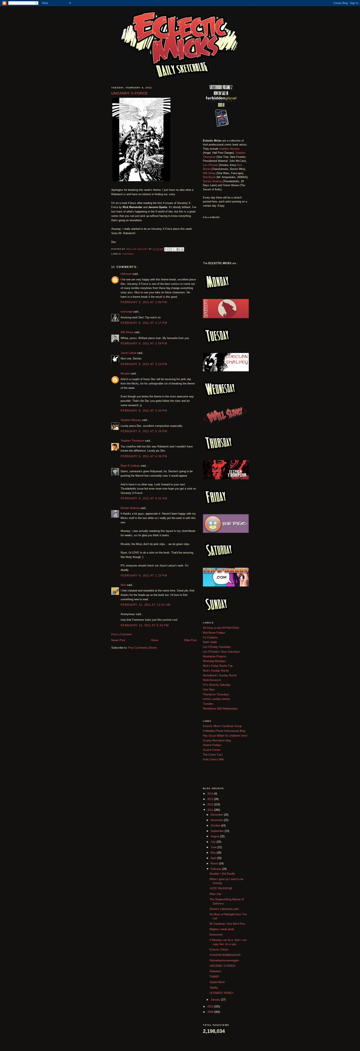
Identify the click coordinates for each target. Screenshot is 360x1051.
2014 (210, 793)
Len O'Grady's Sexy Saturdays (221, 651)
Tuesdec (128, 254)
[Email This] (166, 249)
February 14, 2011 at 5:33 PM (145, 625)
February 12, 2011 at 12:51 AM (146, 604)
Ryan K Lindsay (130, 465)
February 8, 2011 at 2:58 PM (144, 343)
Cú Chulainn (210, 637)
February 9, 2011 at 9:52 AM (144, 498)
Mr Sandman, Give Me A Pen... (228, 923)
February (216, 868)
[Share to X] (174, 249)
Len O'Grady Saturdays (217, 646)
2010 (210, 1006)
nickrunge (126, 311)
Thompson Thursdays (216, 694)
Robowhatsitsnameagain (224, 960)
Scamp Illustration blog (217, 740)
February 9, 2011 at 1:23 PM (144, 575)
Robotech (215, 971)
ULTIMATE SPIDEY (222, 992)
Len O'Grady (210, 165)
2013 (210, 799)
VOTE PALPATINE (221, 888)
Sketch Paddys (212, 745)
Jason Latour (128, 352)
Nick (123, 584)
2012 (210, 804)
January (216, 999)
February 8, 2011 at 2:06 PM (144, 302)
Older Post (190, 640)
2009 (210, 1011)
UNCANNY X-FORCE (223, 965)
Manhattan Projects (214, 656)
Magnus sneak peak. (222, 929)
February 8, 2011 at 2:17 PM (144, 322)
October (216, 825)
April (214, 858)
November (217, 820)
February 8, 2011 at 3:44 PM (144, 410)
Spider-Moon (217, 982)
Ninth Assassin (212, 680)
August (215, 836)
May (214, 852)
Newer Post (118, 640)
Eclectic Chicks (219, 949)
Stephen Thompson (132, 440)
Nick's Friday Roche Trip (217, 665)
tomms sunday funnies (216, 699)
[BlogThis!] (170, 249)
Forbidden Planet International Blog (224, 730)
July (213, 841)
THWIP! (214, 976)
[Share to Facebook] (178, 249)
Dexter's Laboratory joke (224, 908)
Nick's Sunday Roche (216, 670)
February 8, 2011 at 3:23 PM (144, 364)
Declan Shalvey (130, 508)
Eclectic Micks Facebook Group (222, 726)
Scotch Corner (211, 749)
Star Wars (209, 689)
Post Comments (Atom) (142, 647)
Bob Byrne (209, 177)
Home (154, 640)
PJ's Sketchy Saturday (217, 684)
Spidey (214, 987)
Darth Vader (210, 642)
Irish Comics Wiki (213, 759)
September (218, 831)
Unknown (126, 273)
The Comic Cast (212, 754)
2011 (210, 809)
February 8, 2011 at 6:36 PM (144, 456)
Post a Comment (121, 634)
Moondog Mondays (214, 661)
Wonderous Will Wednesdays (220, 708)
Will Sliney (127, 332)
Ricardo (125, 373)
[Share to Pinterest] (182, 249)
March (215, 863)
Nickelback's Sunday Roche (220, 675)
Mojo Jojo (215, 893)
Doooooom (216, 934)
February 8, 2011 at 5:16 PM (144, 431)
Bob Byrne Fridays (214, 632)
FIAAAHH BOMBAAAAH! (225, 955)
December (217, 814)
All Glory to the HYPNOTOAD (221, 627)
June (214, 847)
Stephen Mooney (131, 420)
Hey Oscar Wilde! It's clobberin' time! (225, 735)
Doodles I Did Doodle (222, 873)
